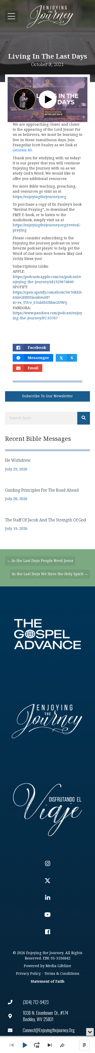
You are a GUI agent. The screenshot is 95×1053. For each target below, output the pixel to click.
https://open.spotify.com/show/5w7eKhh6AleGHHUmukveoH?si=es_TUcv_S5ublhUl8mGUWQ (47, 297)
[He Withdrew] (47, 464)
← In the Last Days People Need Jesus (40, 561)
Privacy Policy (28, 973)
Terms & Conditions (61, 973)
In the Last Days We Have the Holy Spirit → (50, 574)
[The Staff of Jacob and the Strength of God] (47, 524)
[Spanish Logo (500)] (47, 808)
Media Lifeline (58, 966)
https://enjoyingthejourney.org (39, 197)
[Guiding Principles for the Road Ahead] (47, 494)
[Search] (83, 418)
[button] (11, 16)
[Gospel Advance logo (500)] (47, 634)
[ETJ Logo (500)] (47, 721)
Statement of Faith (47, 981)
